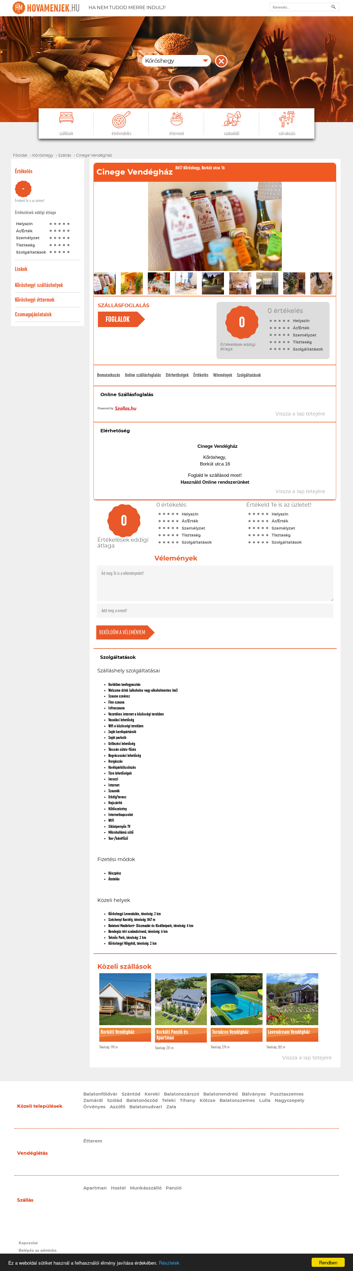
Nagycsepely (289, 1100)
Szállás (25, 1200)
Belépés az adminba (38, 1250)
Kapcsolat (28, 1243)
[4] (64, 224)
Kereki (152, 1094)
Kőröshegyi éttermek (34, 300)
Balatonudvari (145, 1107)
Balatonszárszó (181, 1094)
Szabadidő (231, 133)
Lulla (265, 1100)
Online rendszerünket (225, 482)
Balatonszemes (237, 1100)
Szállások (66, 133)
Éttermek (176, 133)
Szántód (131, 1094)
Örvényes (94, 1107)
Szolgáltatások (249, 375)
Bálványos (254, 1094)
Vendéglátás (32, 1153)
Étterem (92, 1141)
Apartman (95, 1188)
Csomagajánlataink (33, 314)
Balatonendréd (220, 1094)
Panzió (173, 1188)
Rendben (328, 1262)
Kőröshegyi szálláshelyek (39, 285)
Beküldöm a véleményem (122, 632)
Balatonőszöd (142, 1100)
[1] (51, 224)
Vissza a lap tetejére (307, 1058)
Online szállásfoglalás (143, 375)
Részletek (169, 1262)
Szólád (114, 1100)
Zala (171, 1107)
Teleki (169, 1100)
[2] (55, 224)
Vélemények (222, 375)
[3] (59, 224)
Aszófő (117, 1107)
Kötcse (207, 1100)
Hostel (118, 1188)
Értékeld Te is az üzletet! (29, 201)
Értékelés (200, 375)
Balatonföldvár (100, 1094)
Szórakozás (287, 133)
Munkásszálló (146, 1188)
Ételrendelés (121, 133)
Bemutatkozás (108, 375)
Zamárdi (93, 1100)
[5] (68, 224)
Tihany (188, 1100)
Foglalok (118, 319)
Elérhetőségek (177, 375)
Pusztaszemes (287, 1094)
